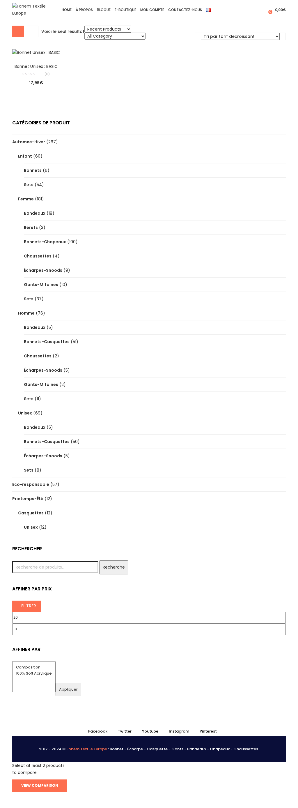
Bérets (31, 227)
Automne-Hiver (28, 142)
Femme (26, 199)
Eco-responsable (30, 484)
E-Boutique (125, 9)
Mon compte (152, 9)
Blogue (104, 9)
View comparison (39, 785)
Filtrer (28, 606)
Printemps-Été (27, 499)
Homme (26, 313)
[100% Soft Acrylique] (33, 674)
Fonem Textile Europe (86, 749)
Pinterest (208, 731)
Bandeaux (34, 213)
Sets (28, 185)
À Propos (84, 9)
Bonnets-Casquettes (47, 342)
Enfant (25, 156)
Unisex (25, 413)
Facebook (97, 731)
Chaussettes (38, 256)
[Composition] (33, 667)
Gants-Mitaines (41, 284)
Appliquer (68, 689)
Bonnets (33, 170)
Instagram (179, 731)
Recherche (114, 567)
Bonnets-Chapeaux (45, 242)
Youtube (150, 731)
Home (67, 9)
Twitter (125, 731)
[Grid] (18, 31)
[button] (276, 9)
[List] (32, 31)
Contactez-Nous (185, 9)
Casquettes (31, 513)
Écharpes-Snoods (43, 270)
